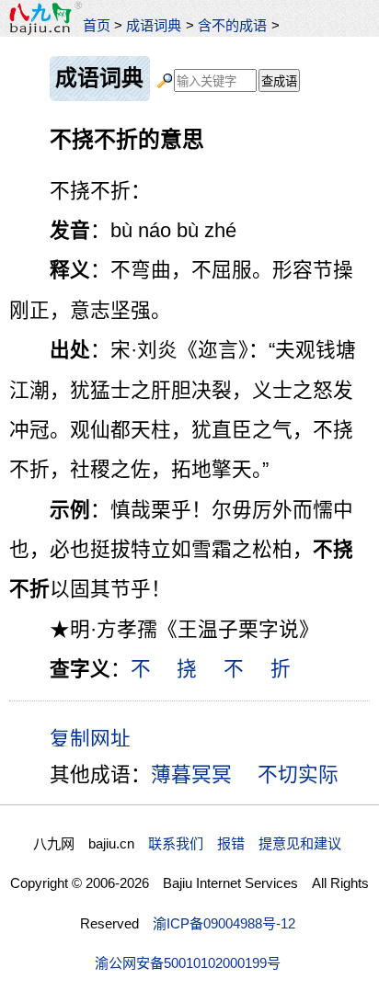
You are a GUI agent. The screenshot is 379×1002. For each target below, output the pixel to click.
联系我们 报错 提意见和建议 (244, 843)
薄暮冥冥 (191, 774)
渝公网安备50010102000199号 (188, 963)
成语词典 (153, 25)
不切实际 (298, 774)
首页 (96, 25)
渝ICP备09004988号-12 (224, 923)
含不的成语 (232, 25)
